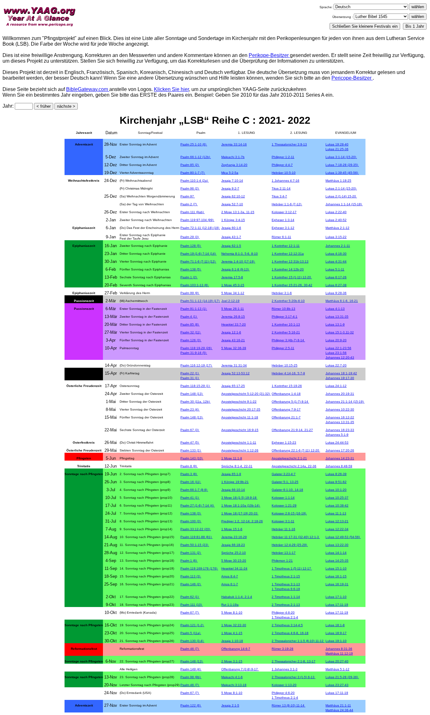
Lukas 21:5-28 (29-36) (342, 677)
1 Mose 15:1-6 (231, 529)
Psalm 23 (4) (190, 409)
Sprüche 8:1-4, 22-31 (236, 466)
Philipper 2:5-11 (283, 348)
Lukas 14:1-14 (336, 552)
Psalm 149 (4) (190, 669)
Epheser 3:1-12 (283, 228)
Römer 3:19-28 (282, 648)
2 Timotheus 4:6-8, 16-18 (290, 633)
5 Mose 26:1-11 (232, 308)
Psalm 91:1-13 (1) (193, 308)
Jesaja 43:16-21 (233, 340)
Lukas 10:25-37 (336, 497)
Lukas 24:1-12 (336, 386)
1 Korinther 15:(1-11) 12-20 (292, 277)
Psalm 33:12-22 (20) (195, 529)
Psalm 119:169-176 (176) (199, 568)
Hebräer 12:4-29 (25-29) (290, 545)
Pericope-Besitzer (352, 78)
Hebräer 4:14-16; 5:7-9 (288, 373)
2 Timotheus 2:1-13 (286, 604)
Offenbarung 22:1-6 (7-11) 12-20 (296, 450)
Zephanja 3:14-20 (234, 165)
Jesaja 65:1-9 (231, 474)
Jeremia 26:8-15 (233, 316)
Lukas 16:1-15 (336, 576)
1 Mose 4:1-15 (231, 633)
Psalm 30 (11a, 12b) (195, 401)
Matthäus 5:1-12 (337, 669)
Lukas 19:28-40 (336, 144)
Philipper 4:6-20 (283, 612)
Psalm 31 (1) (190, 378)
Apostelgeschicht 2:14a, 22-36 (294, 466)
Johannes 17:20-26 (339, 450)
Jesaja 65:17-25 (233, 386)
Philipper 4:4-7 (282, 165)
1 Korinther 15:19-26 (287, 386)
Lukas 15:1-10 (336, 568)
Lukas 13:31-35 (336, 316)
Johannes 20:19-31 (339, 393)
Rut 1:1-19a (230, 604)
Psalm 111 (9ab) (192, 212)
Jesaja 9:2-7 (230, 188)
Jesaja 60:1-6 (231, 228)
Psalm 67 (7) (190, 612)
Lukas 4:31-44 (336, 261)
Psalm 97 (187, 196)
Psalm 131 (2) (190, 552)
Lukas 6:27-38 (336, 285)
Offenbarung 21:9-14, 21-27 (292, 430)
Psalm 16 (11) (190, 482)
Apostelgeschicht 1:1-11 (238, 442)
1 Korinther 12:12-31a (288, 253)
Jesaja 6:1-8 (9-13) (235, 269)
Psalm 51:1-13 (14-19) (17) (200, 301)
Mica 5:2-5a (229, 172)
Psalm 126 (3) (190, 340)
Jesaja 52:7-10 (232, 204)
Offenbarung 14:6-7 (235, 648)
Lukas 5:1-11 (334, 269)
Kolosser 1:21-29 (284, 505)
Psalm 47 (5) (190, 442)
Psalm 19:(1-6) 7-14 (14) (198, 253)
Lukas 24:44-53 (336, 442)
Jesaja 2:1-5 (230, 705)
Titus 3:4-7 (279, 196)
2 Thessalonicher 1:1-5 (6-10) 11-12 (298, 641)
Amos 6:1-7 (229, 584)
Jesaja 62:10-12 (233, 196)
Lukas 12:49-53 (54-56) (343, 537)
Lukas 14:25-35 (336, 560)
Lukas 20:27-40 (336, 661)
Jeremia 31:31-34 (234, 365)
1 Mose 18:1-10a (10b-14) (240, 505)
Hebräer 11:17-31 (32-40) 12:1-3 (296, 537)
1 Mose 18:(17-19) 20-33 (239, 513)
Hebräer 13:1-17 (284, 552)
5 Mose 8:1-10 (231, 612)
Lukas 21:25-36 (336, 149)
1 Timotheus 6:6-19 (286, 589)
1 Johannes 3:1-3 (284, 669)
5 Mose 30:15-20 (233, 560)
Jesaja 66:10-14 (233, 489)
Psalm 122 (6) (190, 705)
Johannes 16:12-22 (339, 417)
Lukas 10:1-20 (336, 489)
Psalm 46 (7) (190, 648)
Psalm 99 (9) (190, 293)
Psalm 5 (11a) (190, 633)
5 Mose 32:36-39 (233, 348)
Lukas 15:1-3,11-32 (339, 332)
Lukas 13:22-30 (336, 545)
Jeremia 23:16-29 (234, 537)
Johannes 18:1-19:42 (341, 373)
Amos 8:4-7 (229, 576)
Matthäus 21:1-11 (338, 705)
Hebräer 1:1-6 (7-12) (287, 204)
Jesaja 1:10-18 (232, 641)
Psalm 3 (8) (189, 474)
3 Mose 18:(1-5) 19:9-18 (239, 497)
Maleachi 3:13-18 (233, 685)
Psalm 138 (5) (190, 269)
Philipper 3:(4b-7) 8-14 (288, 340)
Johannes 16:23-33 (339, 430)
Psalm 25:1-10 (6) (193, 144)
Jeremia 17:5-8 (232, 277)
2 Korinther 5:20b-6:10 (288, 301)
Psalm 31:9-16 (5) (193, 353)
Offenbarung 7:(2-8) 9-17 (240, 669)
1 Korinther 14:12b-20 (288, 269)
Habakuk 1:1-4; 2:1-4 (236, 597)
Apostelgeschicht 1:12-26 (239, 450)
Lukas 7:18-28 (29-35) (342, 165)
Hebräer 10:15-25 (284, 365)
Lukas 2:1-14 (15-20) (341, 188)
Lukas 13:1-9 (335, 324)
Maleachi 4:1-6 (232, 677)
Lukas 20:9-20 (336, 340)
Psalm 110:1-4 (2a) (194, 180)
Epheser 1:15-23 (284, 442)
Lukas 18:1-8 (335, 625)
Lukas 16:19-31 (336, 584)
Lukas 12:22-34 (336, 529)
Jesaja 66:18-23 (233, 545)
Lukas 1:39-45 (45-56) (342, 172)
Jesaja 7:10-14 (232, 180)
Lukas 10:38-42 (336, 505)
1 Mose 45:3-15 (232, 285)
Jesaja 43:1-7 (231, 237)
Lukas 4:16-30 (336, 253)
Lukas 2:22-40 (336, 212)
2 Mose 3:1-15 (231, 661)
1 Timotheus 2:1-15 (286, 576)
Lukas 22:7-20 (336, 365)
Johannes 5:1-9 (336, 434)
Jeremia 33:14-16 (234, 144)
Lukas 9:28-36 (336, 293)
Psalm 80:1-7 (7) (192, 172)
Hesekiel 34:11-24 (234, 568)
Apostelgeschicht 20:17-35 (240, 409)
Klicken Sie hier (171, 89)
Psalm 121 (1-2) (192, 625)
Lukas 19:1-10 (336, 641)
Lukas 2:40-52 (336, 220)
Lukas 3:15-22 (336, 237)
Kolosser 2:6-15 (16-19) (289, 513)
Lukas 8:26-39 (336, 474)
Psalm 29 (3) (190, 237)
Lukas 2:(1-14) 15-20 (341, 196)
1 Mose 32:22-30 (233, 625)
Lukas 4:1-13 (335, 308)
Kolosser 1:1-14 (283, 497)
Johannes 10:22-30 (339, 409)
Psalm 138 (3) (190, 513)
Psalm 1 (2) (189, 277)
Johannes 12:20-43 (339, 357)
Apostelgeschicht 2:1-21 (289, 458)
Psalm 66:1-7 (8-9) (194, 489)
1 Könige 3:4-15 (233, 220)
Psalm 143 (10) (191, 458)
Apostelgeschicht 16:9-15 (239, 430)
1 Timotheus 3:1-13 (286, 584)
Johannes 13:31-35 (339, 422)
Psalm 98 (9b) (190, 677)
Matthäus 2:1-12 (337, 228)
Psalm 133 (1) (190, 450)
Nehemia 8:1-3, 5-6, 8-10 (239, 253)
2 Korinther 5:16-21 (286, 332)
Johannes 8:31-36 (338, 648)
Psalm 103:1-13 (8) (194, 285)
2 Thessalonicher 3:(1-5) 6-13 (293, 677)
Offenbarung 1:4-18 (286, 393)
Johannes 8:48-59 (338, 466)
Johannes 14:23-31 (339, 458)
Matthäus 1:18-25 (338, 180)
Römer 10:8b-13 (283, 308)
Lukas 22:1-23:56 (338, 348)
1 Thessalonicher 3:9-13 (289, 144)
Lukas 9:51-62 (336, 482)
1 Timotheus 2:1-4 (285, 617)
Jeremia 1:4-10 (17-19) (238, 261)
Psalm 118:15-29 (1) (195, 386)
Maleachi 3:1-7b (233, 157)
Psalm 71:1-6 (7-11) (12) (198, 261)
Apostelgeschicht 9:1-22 (239, 401)
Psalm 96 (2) (190, 188)
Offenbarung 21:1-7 (286, 417)
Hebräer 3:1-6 (282, 293)
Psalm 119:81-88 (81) (196, 537)
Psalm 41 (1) (190, 497)
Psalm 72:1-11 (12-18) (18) (200, 228)
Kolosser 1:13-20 (284, 685)
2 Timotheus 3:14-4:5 (287, 625)
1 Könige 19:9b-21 (235, 482)
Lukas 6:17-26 (336, 277)
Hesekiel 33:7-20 (233, 324)
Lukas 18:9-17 (336, 633)
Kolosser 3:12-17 (284, 212)
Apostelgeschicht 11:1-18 (239, 417)
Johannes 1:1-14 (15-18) (344, 204)
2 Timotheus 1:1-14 (286, 597)
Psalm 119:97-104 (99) (197, 220)
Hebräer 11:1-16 (283, 529)
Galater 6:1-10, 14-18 (287, 489)
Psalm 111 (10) (191, 604)
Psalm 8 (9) (189, 466)
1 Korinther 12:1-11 (286, 245)
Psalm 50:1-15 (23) (194, 545)
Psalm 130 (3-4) (192, 641)
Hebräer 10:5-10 (284, 172)
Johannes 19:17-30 (339, 378)
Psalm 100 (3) (190, 521)
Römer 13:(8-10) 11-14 (288, 705)
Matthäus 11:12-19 (339, 653)
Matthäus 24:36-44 (339, 710)
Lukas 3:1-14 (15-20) (341, 157)
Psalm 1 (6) (189, 560)
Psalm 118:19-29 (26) (196, 348)
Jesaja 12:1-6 (231, 332)
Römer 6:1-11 (281, 237)
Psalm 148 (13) (191, 393)
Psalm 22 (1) (190, 373)
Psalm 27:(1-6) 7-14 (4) (197, 505)
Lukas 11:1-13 (335, 513)
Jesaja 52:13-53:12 (235, 373)
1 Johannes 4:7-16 (285, 180)
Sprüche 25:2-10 (233, 552)
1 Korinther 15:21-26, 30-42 (292, 285)
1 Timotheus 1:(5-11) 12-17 (292, 568)
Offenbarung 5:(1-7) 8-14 (290, 401)
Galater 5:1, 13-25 (285, 482)
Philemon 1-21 (282, 560)
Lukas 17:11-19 (336, 604)
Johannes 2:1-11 (337, 245)
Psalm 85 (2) (190, 165)
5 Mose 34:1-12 (232, 293)
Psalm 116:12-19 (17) (196, 365)
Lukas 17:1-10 (336, 597)
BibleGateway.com (87, 89)
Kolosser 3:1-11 (283, 521)
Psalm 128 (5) (190, 245)
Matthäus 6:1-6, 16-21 (341, 301)
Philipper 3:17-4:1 (284, 316)
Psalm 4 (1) (189, 316)
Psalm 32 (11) (190, 332)
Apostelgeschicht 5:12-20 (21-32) (246, 393)
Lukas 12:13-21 (336, 521)
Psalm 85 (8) (190, 324)
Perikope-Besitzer (269, 55)
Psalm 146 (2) (190, 584)
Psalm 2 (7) (189, 204)
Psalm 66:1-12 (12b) (195, 157)
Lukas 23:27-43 (336, 685)
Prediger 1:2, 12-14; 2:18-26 (242, 521)
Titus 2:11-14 (281, 188)
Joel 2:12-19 (230, 301)
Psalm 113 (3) (190, 576)
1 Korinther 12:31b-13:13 (290, 261)
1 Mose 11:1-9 (231, 458)
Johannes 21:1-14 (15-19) (345, 401)
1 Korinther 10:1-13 (286, 324)
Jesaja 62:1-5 (231, 245)
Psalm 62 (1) (190, 597)
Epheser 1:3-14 (283, 220)
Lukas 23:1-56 (336, 353)
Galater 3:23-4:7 (284, 474)
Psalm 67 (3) (190, 430)
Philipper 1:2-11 (283, 157)
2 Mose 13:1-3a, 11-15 (237, 212)
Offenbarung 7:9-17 (286, 409)
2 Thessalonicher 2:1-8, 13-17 (293, 661)
